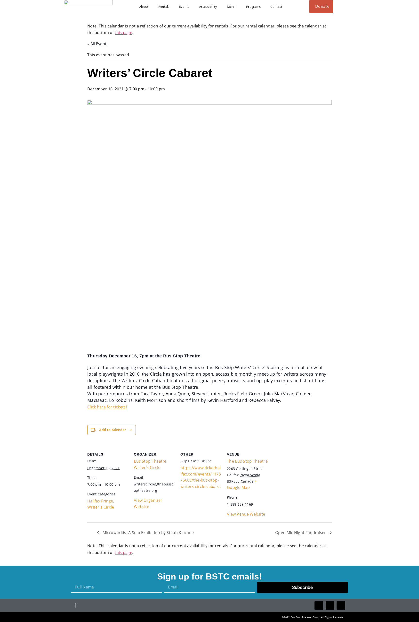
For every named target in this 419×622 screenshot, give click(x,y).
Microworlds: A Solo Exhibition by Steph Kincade (148, 532)
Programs (253, 6)
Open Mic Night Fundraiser (301, 532)
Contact (276, 6)
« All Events (98, 43)
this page (123, 32)
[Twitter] (330, 605)
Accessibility (208, 6)
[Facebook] (318, 605)
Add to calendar (112, 429)
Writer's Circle (100, 507)
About (144, 6)
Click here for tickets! (107, 407)
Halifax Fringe (100, 501)
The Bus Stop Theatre (247, 461)
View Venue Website (246, 514)
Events (184, 6)
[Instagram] (341, 605)
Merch (232, 6)
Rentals (163, 6)
